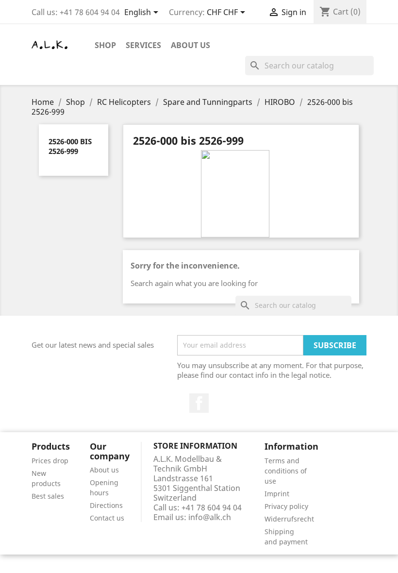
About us (190, 45)
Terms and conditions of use (286, 471)
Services (143, 45)
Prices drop (50, 460)
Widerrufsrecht (289, 518)
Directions (106, 505)
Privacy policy (286, 506)
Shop (105, 45)
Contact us (107, 517)
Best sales (48, 496)
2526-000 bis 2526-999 (70, 146)
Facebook (199, 403)
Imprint (277, 493)
